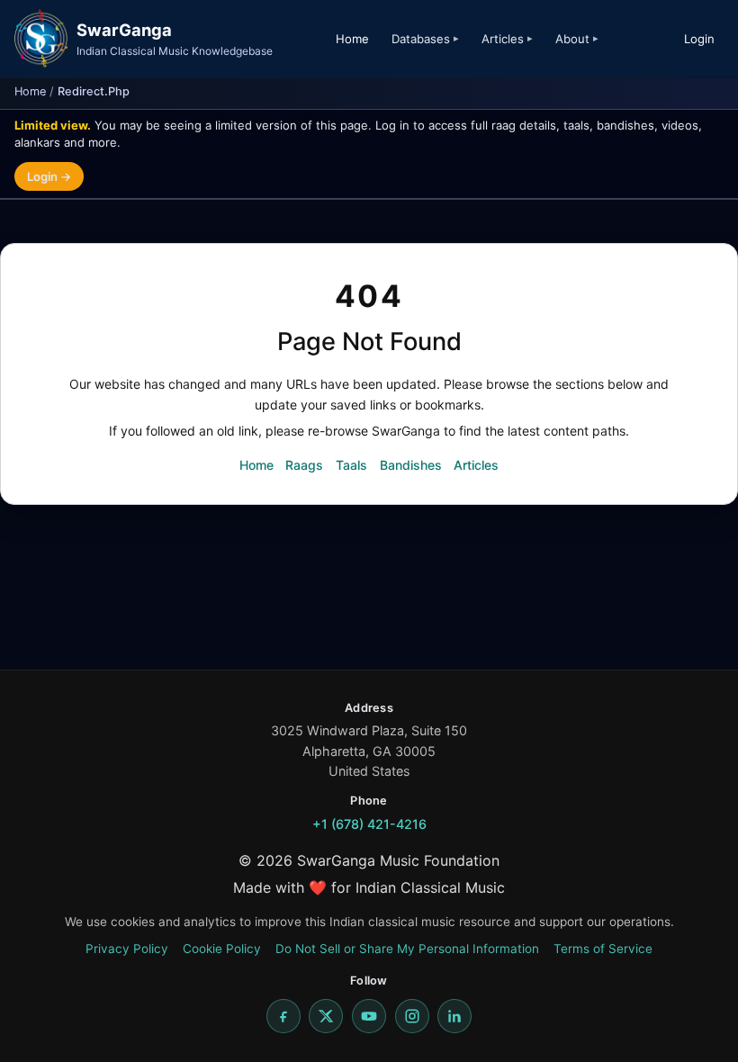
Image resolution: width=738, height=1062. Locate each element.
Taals (351, 464)
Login (699, 39)
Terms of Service (603, 948)
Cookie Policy (222, 948)
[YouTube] (369, 1016)
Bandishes (411, 464)
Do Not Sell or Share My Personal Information (407, 948)
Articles (476, 464)
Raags (304, 464)
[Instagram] (412, 1016)
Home (352, 39)
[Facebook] (283, 1016)
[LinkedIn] (454, 1016)
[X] (326, 1016)
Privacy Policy (127, 948)
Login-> (49, 176)
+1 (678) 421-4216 (369, 824)
